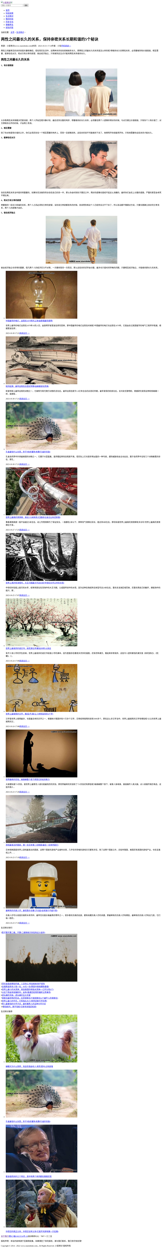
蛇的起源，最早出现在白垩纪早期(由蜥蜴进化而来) (27, 386)
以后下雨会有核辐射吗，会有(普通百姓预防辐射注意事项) (26, 992)
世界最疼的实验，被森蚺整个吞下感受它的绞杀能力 (28, 779)
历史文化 (9, 22)
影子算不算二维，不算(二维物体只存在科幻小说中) (23, 933)
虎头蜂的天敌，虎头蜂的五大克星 (16, 995)
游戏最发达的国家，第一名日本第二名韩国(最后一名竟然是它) (32, 845)
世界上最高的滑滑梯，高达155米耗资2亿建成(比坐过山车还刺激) (33, 517)
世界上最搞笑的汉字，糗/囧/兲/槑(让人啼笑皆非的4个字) (29, 714)
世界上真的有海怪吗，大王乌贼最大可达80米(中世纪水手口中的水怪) (35, 583)
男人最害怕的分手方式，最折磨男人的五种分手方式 (24, 1004)
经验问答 (9, 28)
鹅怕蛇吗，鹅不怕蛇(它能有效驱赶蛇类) (20, 1007)
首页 (8, 10)
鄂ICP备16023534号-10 (18, 1236)
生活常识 (9, 16)
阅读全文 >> (24, 333)
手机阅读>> (66, 46)
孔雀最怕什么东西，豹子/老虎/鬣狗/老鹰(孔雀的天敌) (28, 452)
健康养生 (9, 25)
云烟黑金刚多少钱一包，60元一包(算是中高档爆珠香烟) (25, 987)
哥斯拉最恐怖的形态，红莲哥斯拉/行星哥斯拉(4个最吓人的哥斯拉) (30, 998)
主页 (12, 32)
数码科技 (9, 19)
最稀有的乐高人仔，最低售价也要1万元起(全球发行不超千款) (32, 911)
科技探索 (9, 13)
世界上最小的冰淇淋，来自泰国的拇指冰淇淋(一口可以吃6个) (28, 989)
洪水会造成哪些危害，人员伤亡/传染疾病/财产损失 (23, 984)
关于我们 (5, 1236)
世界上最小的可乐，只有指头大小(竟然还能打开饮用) (24, 1001)
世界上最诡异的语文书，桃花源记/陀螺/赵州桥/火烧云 (28, 648)
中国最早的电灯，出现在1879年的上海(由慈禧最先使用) (29, 321)
